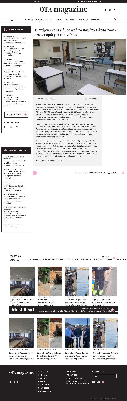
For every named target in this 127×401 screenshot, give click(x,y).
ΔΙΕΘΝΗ (60, 20)
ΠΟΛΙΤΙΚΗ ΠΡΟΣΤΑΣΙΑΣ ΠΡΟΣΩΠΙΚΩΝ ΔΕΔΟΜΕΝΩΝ (77, 383)
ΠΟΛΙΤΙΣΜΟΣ (83, 20)
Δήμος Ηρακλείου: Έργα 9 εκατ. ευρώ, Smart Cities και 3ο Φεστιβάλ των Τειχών (14, 64)
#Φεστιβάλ (98, 311)
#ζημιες (99, 259)
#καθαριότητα (119, 259)
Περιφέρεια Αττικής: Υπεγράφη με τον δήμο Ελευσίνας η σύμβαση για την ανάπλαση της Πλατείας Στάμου (15, 101)
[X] (110, 9)
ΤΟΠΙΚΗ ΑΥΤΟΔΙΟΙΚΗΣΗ (17, 157)
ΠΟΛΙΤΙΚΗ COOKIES (73, 378)
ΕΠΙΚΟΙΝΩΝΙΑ (36, 1)
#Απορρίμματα (38, 259)
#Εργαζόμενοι (50, 259)
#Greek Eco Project (86, 308)
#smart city (98, 308)
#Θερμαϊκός (61, 259)
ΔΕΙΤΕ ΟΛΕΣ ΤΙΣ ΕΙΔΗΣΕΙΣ (14, 114)
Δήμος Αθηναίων (82, 173)
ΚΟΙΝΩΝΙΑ (39, 20)
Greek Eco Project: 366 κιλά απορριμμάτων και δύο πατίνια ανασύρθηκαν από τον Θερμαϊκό (15, 75)
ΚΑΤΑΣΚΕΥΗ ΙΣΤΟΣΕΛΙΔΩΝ (99, 398)
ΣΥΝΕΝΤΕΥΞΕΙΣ (96, 20)
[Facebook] (105, 9)
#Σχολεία (80, 259)
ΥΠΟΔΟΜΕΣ (7, 159)
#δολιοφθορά (90, 259)
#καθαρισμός (108, 259)
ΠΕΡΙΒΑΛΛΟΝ (71, 20)
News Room (93, 99)
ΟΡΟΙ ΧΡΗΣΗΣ (71, 375)
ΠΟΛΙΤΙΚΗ (50, 20)
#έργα (105, 311)
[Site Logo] (63, 9)
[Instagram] (114, 9)
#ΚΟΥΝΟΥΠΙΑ (71, 259)
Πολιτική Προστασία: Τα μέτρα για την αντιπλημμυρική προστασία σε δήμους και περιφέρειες (15, 88)
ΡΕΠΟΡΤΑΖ (29, 20)
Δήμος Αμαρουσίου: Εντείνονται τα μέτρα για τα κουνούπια (103, 302)
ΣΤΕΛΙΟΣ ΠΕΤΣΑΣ (96, 173)
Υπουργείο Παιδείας (111, 173)
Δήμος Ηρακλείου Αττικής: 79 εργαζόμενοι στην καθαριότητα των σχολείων (15, 40)
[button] (114, 19)
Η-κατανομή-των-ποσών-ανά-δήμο (49, 161)
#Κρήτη (83, 311)
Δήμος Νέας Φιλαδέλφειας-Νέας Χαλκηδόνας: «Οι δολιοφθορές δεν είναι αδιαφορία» (14, 52)
